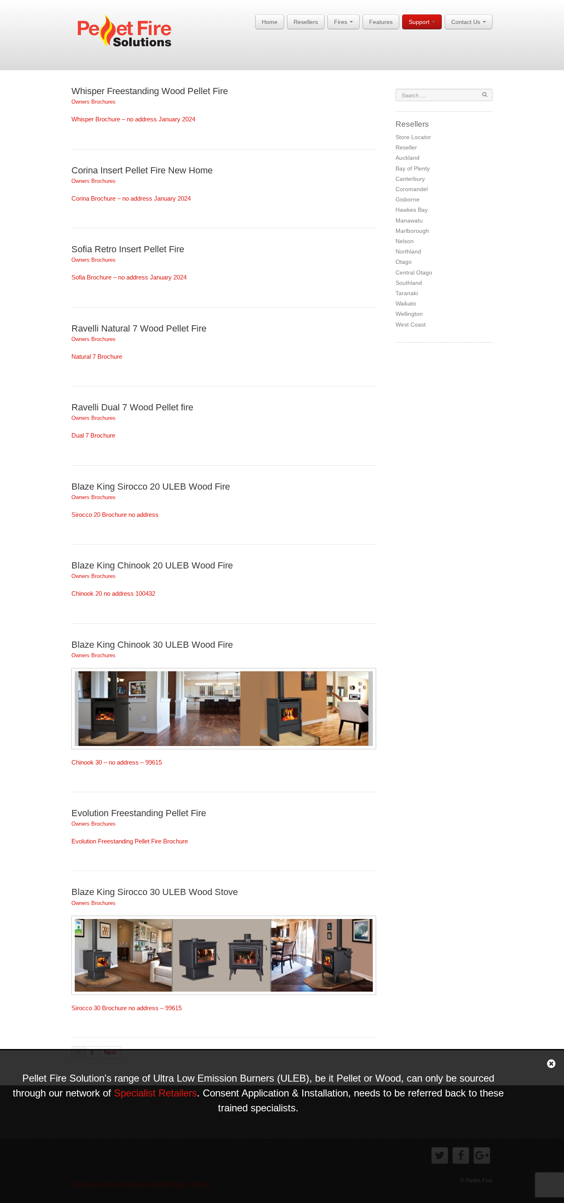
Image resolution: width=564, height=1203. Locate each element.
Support (420, 22)
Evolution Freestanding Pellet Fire (138, 813)
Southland (409, 282)
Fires (341, 22)
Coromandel (412, 189)
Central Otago (414, 272)
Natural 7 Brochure (96, 356)
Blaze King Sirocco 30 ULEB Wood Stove (154, 892)
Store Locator (413, 137)
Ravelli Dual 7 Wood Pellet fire (132, 407)
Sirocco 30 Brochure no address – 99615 (126, 1007)
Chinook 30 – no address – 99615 (116, 762)
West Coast (411, 324)
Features (381, 22)
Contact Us (466, 22)
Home (269, 22)
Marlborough (412, 230)
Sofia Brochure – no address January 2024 (129, 277)
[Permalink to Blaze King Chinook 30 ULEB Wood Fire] (224, 708)
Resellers (306, 22)
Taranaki (407, 293)
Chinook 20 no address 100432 (113, 593)
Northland (408, 251)
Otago (404, 261)
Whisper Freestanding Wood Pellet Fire (149, 91)
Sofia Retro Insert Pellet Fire (127, 249)
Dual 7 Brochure (93, 435)
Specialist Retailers (155, 1093)
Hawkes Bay (412, 209)
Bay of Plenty (413, 168)
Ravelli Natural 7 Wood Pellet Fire (138, 328)
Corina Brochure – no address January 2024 (131, 198)
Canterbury (410, 178)
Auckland (407, 157)
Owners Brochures (93, 102)
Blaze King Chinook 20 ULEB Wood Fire (152, 565)
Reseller (406, 147)
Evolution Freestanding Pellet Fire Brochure (129, 841)
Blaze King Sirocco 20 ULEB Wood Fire (150, 486)
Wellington (409, 313)
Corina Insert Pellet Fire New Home (142, 170)
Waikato (406, 303)
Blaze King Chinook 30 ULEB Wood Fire (152, 644)
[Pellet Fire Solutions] (130, 32)
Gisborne (407, 199)
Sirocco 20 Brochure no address (115, 514)
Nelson (405, 241)
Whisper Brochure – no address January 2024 (133, 119)
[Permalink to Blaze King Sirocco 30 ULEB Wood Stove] (224, 954)
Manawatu (409, 220)
